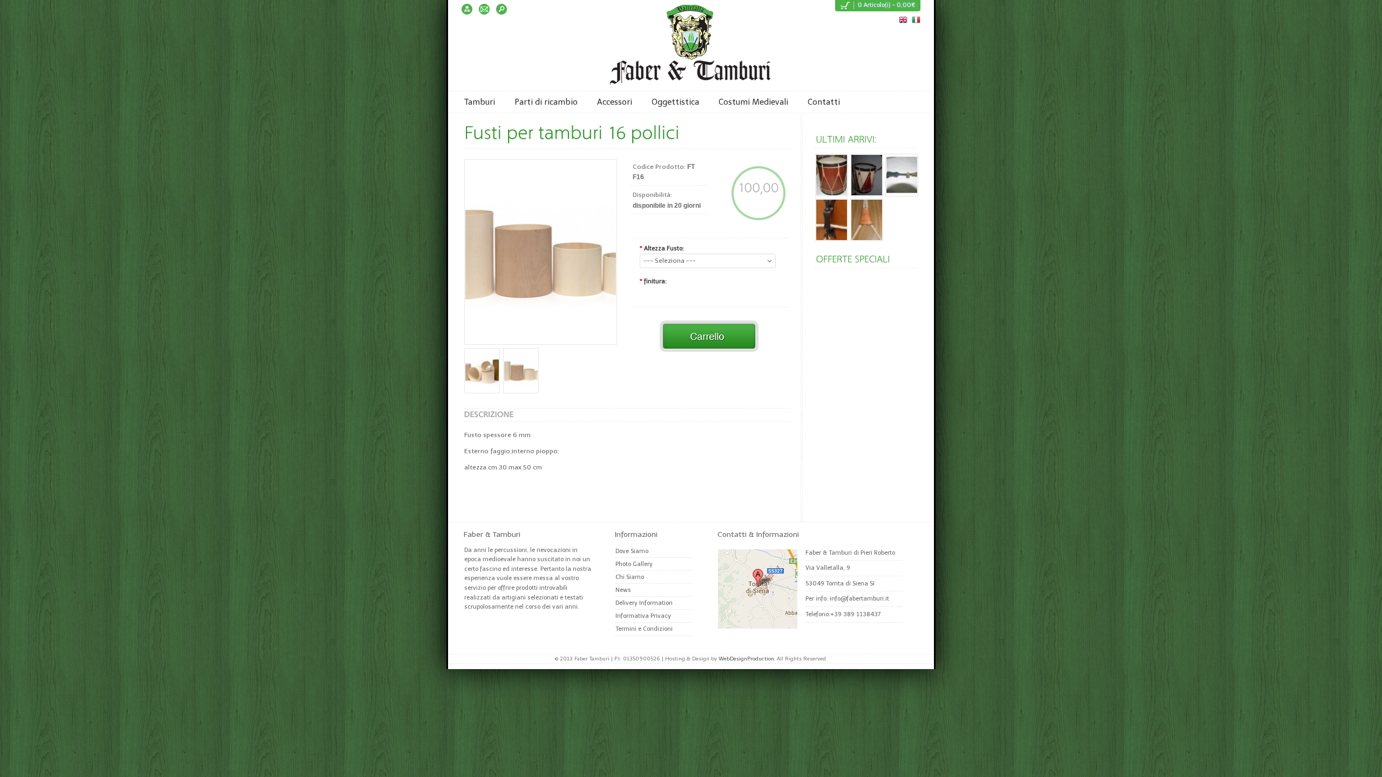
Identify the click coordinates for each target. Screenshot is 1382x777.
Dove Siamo (631, 551)
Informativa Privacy (643, 615)
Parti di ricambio (546, 102)
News (623, 590)
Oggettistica (675, 102)
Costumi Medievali (753, 102)
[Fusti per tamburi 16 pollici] (540, 252)
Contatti (824, 102)
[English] (902, 18)
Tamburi (479, 102)
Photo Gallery (634, 564)
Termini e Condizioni (644, 628)
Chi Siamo (629, 577)
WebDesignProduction (746, 659)
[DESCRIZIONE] (489, 414)
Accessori (614, 102)
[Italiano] (915, 18)
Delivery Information (644, 602)
